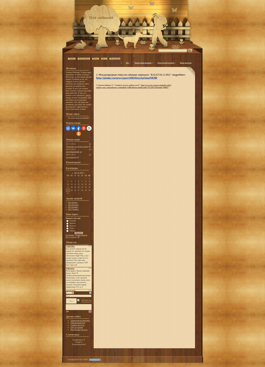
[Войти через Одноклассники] (78, 133)
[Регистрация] (120, 59)
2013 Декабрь (73, 209)
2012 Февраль (73, 205)
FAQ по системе (77, 327)
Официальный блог (78, 323)
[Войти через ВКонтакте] (73, 128)
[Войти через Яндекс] (83, 128)
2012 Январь (73, 202)
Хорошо (72, 223)
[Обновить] (90, 293)
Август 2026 (78, 173)
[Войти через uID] (68, 128)
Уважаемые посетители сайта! (77, 146)
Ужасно (72, 231)
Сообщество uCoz (77, 325)
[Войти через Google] (89, 128)
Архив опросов (81, 235)
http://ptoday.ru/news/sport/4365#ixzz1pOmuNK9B (126, 77)
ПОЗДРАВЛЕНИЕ (72, 152)
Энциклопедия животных (80, 320)
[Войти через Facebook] (78, 128)
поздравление (71, 157)
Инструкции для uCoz (79, 330)
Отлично (72, 221)
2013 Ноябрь (73, 207)
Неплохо (72, 226)
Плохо (71, 228)
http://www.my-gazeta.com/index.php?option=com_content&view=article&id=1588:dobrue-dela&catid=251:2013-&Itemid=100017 (133, 86)
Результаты (70, 235)
